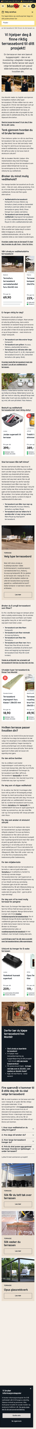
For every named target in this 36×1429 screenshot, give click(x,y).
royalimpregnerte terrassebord (13, 932)
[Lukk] (30, 1388)
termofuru (12, 805)
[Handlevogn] (33, 6)
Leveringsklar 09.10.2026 (12, 993)
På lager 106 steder (10, 994)
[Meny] (3, 6)
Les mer (18, 595)
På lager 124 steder (10, 719)
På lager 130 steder (10, 454)
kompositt (17, 776)
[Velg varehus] (24, 6)
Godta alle (17, 1416)
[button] (18, 1129)
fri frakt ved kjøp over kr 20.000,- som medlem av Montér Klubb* (19, 1068)
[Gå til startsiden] (13, 6)
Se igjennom (17, 1421)
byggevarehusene (26, 1107)
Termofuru (6, 872)
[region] (16, 1406)
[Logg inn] (29, 6)
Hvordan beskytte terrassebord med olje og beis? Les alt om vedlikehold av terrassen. (17, 364)
